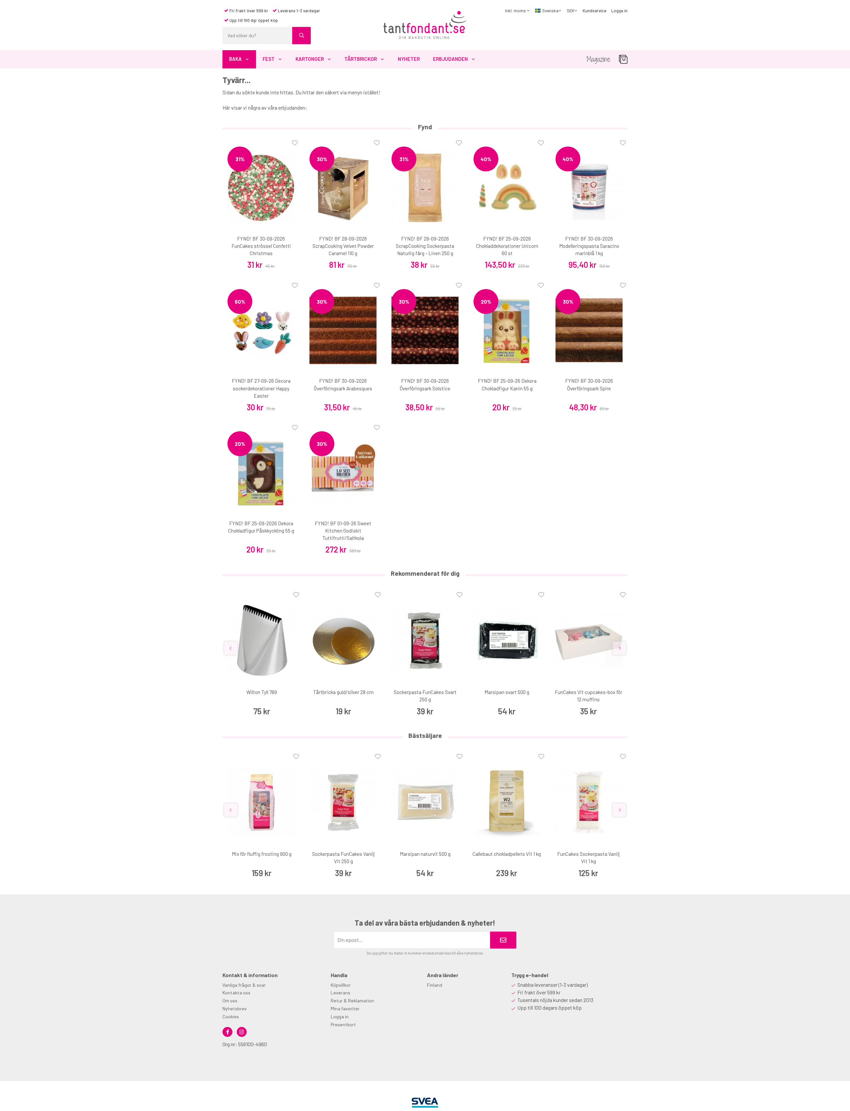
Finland (434, 985)
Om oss (229, 1000)
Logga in (619, 10)
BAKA (235, 59)
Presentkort (343, 1024)
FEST (269, 59)
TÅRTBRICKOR (360, 59)
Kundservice (594, 10)
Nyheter (409, 59)
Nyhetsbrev (234, 1008)
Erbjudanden (450, 59)
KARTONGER (310, 59)
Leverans (340, 992)
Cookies (230, 1016)
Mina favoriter (345, 1008)
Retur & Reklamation (352, 1000)
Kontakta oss (236, 992)
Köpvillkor (341, 985)
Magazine (598, 59)
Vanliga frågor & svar (244, 985)
